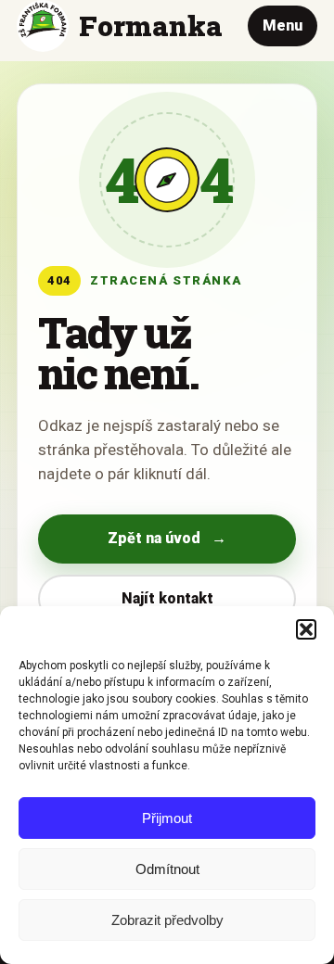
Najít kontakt (167, 598)
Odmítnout (167, 869)
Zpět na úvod (167, 538)
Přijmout (167, 818)
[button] (306, 629)
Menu (282, 25)
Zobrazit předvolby (167, 920)
